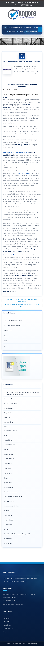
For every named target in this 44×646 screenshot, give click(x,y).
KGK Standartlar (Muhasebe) (13, 320)
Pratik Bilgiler (8, 515)
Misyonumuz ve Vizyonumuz (13, 497)
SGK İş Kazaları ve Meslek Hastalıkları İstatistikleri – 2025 (20, 578)
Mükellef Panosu (9, 501)
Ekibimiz (6, 427)
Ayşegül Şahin (8, 440)
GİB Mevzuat (8, 331)
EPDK (5, 341)
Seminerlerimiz (8, 525)
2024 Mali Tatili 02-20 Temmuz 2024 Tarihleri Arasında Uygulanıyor (22, 300)
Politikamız (7, 511)
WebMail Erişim (28, 5)
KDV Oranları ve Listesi (11, 492)
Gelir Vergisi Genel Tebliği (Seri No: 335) (15, 581)
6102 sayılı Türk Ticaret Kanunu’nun (16, 153)
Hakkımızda (6, 622)
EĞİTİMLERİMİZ (8, 422)
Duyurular (7, 417)
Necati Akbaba (8, 454)
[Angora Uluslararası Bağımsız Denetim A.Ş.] (22, 14)
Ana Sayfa (6, 618)
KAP (5, 336)
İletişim (6, 478)
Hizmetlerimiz (8, 473)
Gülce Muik (7, 469)
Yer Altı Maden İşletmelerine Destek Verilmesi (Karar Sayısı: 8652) (22, 305)
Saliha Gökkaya (9, 459)
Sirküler (6, 529)
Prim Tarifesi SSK (9, 520)
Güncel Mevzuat (8, 628)
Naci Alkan (7, 449)
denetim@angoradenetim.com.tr (28, 2)
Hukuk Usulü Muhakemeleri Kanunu (16, 255)
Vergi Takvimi (8, 543)
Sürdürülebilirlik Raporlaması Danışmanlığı (17, 534)
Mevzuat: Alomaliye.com (14, 644)
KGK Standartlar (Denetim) (12, 326)
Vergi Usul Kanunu (24, 173)
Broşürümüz (7, 413)
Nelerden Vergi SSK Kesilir (12, 506)
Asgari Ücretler (8, 408)
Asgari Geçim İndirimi (10, 403)
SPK (5, 346)
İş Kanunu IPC (8, 483)
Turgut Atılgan (8, 463)
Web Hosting (33, 644)
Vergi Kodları (8, 539)
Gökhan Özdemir (9, 445)
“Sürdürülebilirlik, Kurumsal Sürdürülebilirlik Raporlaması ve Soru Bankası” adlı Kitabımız (21, 393)
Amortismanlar (8, 399)
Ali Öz (5, 435)
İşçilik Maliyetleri (9, 487)
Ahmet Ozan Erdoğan (10, 431)
